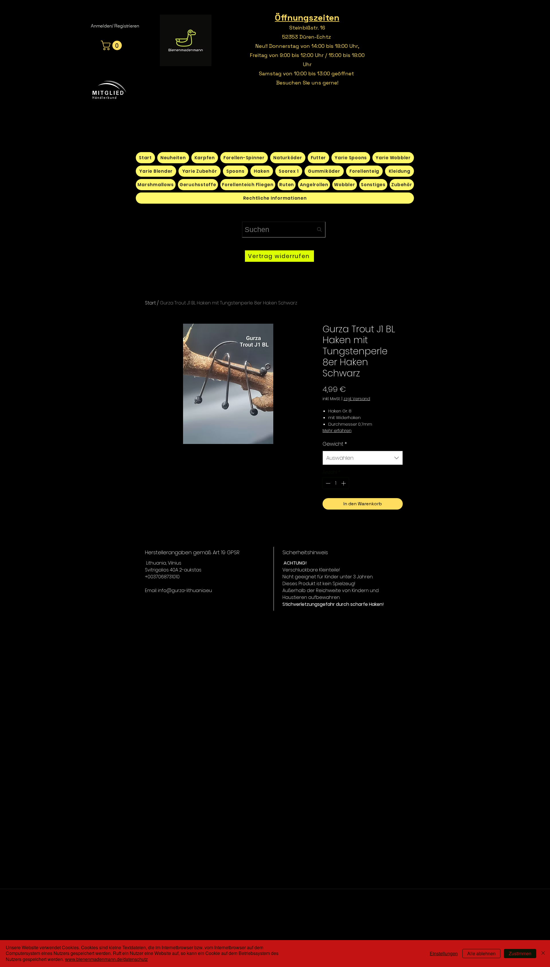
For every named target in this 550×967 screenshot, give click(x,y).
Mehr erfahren (337, 430)
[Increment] (344, 483)
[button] (112, 45)
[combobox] (283, 229)
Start (150, 303)
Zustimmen (520, 953)
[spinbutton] (335, 483)
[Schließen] (543, 953)
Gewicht (335, 443)
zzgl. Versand (356, 399)
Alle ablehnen (481, 953)
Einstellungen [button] (444, 953)
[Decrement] (327, 483)
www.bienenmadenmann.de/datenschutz (106, 959)
